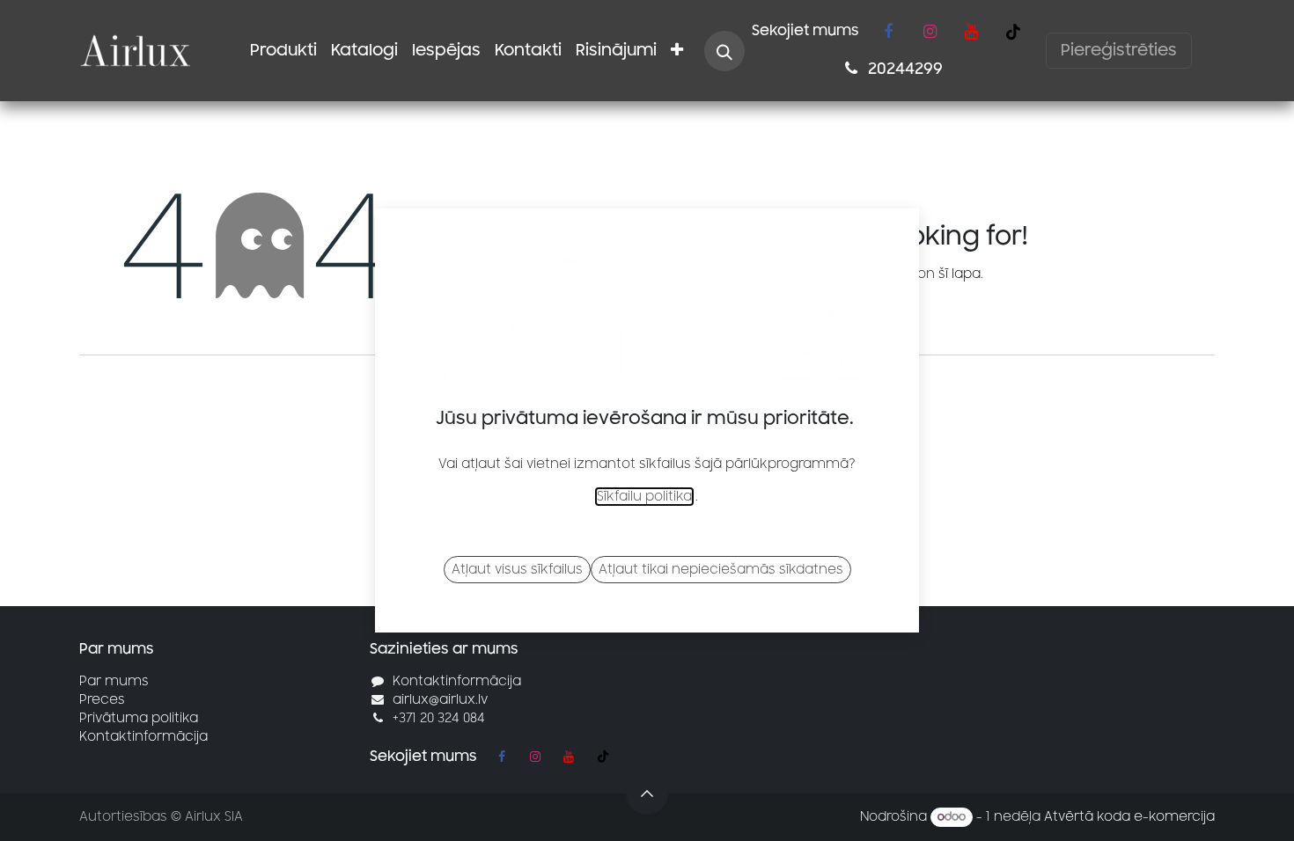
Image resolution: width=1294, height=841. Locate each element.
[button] (724, 51)
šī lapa (959, 274)
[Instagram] (929, 32)
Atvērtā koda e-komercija (1129, 816)
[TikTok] (1013, 32)
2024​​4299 (903, 68)
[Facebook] (888, 32)
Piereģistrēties (1119, 50)
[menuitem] (283, 50)
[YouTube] (971, 32)
